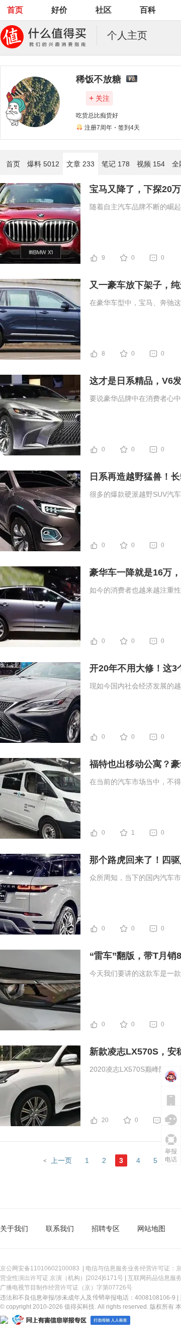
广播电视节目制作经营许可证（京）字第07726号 (66, 1287)
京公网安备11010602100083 (39, 1268)
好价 (59, 10)
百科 (148, 10)
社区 (104, 10)
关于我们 (14, 1229)
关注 (99, 98)
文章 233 (80, 164)
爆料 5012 (43, 164)
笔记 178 (116, 164)
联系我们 (60, 1229)
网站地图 (151, 1229)
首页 (15, 10)
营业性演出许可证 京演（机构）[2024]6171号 (61, 1277)
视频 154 (151, 164)
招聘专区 (106, 1229)
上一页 (61, 1160)
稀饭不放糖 (98, 79)
